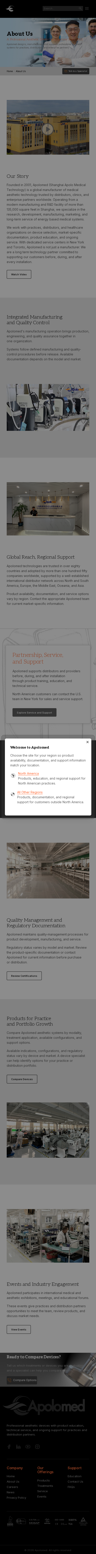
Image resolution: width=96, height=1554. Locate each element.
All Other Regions (30, 792)
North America (28, 773)
